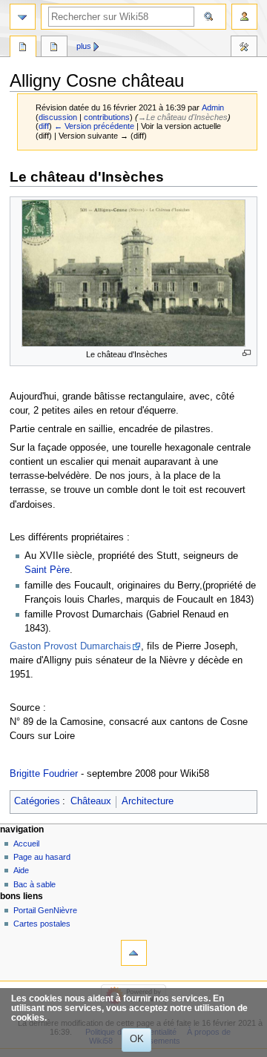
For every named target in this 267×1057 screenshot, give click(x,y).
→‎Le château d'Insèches (183, 117)
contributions (107, 117)
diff (44, 126)
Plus (83, 46)
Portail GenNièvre (45, 910)
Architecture (148, 801)
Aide (21, 870)
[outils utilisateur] (244, 17)
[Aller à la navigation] (23, 17)
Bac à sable (34, 884)
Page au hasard (41, 856)
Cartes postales (41, 923)
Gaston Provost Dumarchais (70, 646)
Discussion (54, 48)
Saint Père (47, 570)
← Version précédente (94, 126)
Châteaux (90, 801)
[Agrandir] (246, 353)
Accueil (26, 843)
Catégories (37, 801)
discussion (58, 117)
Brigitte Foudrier (44, 774)
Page (23, 48)
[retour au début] (134, 953)
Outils (244, 48)
